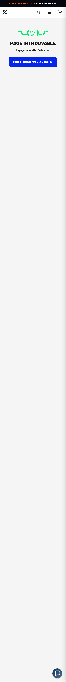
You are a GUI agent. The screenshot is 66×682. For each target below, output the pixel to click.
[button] (38, 12)
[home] (5, 12)
